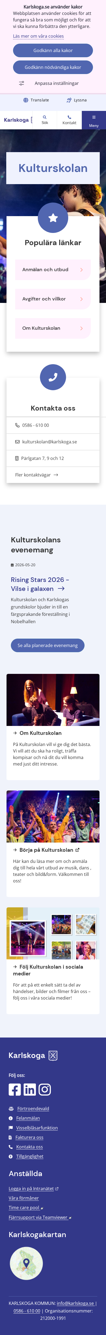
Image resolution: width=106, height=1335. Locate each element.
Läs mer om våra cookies (38, 36)
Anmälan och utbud (45, 269)
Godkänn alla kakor (53, 50)
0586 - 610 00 (27, 1311)
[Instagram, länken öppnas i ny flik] (45, 1093)
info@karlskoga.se (76, 1303)
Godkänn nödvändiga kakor (53, 67)
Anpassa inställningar (57, 83)
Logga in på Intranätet (34, 1189)
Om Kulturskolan (41, 328)
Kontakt (69, 123)
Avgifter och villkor (44, 299)
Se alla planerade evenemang (48, 645)
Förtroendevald (33, 1109)
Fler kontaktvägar (33, 475)
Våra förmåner (24, 1198)
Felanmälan (28, 1118)
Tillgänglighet (29, 1156)
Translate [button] (40, 100)
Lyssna (80, 100)
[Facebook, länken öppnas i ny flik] (15, 1093)
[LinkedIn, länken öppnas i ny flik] (30, 1093)
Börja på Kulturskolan (45, 850)
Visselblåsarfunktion (37, 1128)
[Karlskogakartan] (26, 1279)
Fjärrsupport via (40, 1217)
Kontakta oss (29, 1147)
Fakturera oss (29, 1137)
